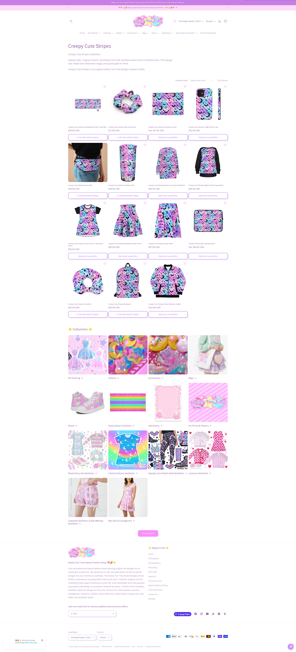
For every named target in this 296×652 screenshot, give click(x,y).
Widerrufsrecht (107, 646)
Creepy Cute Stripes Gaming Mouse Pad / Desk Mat (87, 127)
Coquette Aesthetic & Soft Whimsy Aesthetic (85, 522)
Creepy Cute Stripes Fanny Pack (80, 185)
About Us (152, 576)
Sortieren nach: (182, 80)
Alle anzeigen (148, 533)
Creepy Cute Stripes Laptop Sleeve (202, 244)
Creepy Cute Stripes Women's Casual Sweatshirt (166, 185)
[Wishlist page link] (174, 21)
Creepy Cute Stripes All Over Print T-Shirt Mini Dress (85, 245)
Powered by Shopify (92, 647)
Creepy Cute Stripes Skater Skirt (160, 244)
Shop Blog (152, 567)
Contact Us (153, 594)
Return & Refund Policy (158, 585)
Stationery (153, 425)
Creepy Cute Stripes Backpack (119, 304)
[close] (42, 640)
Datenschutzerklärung (122, 646)
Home (150, 554)
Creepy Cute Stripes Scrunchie (79, 304)
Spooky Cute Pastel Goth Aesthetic (166, 473)
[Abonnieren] (113, 614)
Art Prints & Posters (199, 425)
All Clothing (74, 378)
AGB (133, 646)
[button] (71, 21)
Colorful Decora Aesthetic (121, 473)
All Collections (154, 563)
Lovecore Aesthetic (198, 473)
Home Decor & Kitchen (119, 425)
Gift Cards (152, 572)
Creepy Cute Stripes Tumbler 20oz (121, 185)
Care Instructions (155, 590)
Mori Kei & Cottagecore (120, 520)
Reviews (151, 598)
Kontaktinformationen (153, 646)
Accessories (154, 378)
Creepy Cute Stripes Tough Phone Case (203, 127)
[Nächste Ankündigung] (227, 7)
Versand (140, 646)
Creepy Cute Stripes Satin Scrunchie (122, 127)
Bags (191, 378)
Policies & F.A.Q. (155, 581)
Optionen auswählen (168, 137)
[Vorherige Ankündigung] (68, 7)
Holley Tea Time (79, 647)
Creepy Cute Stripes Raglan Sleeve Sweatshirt (206, 185)
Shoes (71, 425)
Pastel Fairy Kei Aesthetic (81, 473)
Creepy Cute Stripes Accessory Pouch (162, 127)
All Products (153, 558)
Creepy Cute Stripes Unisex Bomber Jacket (164, 304)
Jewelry (112, 378)
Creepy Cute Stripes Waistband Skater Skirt (124, 244)
